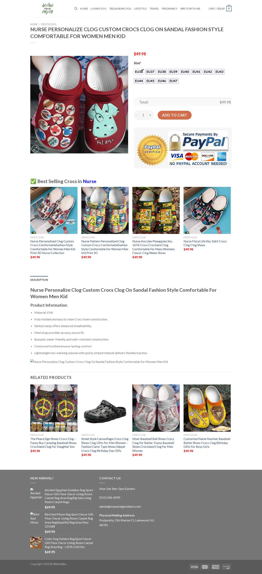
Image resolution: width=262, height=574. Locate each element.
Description (39, 279)
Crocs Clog (48, 24)
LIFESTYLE (140, 8)
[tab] (39, 280)
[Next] (230, 226)
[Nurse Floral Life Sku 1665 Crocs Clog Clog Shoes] (207, 210)
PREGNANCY (169, 8)
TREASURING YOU (120, 8)
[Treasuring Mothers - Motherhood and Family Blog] (49, 8)
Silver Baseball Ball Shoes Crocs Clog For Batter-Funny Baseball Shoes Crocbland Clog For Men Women (153, 444)
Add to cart (174, 115)
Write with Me (190, 8)
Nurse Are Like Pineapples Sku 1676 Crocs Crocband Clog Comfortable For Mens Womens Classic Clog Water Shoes (153, 247)
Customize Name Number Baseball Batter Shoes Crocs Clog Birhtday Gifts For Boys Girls (207, 442)
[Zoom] (35, 148)
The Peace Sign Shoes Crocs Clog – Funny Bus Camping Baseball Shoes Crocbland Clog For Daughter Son (53, 442)
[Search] (75, 8)
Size (137, 63)
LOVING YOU (98, 8)
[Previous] (30, 226)
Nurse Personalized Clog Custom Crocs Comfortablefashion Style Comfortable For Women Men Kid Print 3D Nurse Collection (52, 247)
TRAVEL (154, 8)
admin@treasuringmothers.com (120, 506)
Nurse (89, 181)
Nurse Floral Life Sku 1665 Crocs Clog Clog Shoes (205, 243)
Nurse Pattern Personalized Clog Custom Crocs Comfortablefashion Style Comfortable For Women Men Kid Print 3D (104, 247)
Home (84, 8)
